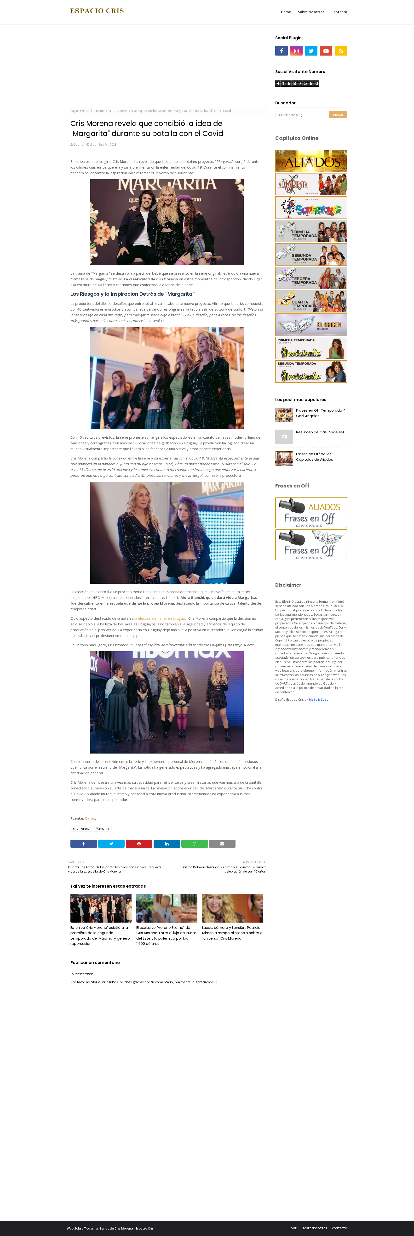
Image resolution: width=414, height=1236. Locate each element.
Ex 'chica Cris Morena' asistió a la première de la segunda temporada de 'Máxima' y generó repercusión (100, 935)
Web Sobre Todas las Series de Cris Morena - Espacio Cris (110, 1228)
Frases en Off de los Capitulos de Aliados (314, 456)
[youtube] (326, 51)
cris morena (103, 111)
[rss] (341, 51)
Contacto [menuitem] (339, 12)
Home (293, 1228)
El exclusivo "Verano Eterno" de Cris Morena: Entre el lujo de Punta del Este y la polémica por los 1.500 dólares (166, 935)
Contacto (339, 1228)
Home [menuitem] (286, 12)
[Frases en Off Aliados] (311, 527)
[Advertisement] (167, 67)
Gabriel (78, 144)
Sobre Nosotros (315, 1228)
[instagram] (296, 51)
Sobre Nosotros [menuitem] (311, 12)
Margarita (102, 829)
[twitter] (311, 51)
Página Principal (81, 111)
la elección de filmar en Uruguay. (160, 618)
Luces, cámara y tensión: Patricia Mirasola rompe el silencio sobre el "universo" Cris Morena (232, 933)
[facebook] (281, 51)
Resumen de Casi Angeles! (320, 432)
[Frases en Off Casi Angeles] (311, 559)
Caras (90, 818)
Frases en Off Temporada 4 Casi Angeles (320, 413)
